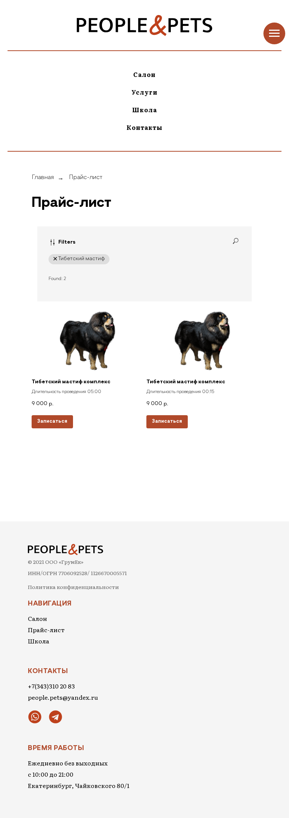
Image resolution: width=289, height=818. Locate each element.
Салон (144, 74)
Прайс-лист (85, 178)
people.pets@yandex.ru (63, 697)
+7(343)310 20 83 (51, 685)
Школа (144, 109)
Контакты (144, 127)
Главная (43, 178)
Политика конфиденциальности (73, 587)
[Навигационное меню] (274, 33)
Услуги (144, 91)
